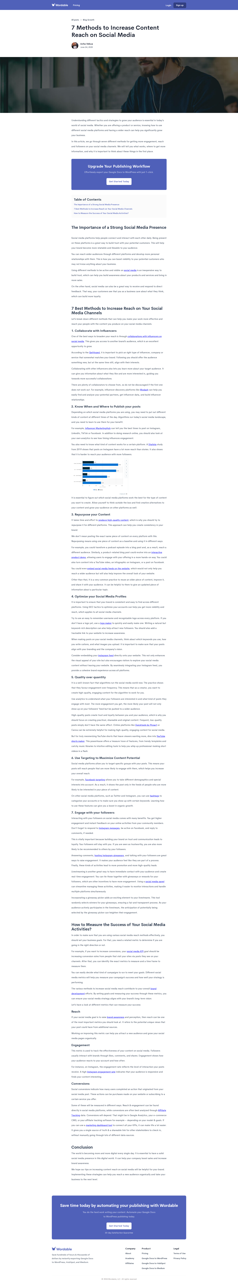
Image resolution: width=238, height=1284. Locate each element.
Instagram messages (109, 828)
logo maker (106, 623)
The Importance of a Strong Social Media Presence (96, 204)
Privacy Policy (179, 1258)
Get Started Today (119, 181)
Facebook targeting (95, 779)
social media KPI (135, 951)
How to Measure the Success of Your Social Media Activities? (101, 213)
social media (130, 270)
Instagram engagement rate (101, 1071)
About (128, 1253)
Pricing (76, 5)
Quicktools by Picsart (146, 725)
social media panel (154, 881)
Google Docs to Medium (153, 1268)
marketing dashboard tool (99, 1125)
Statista (152, 444)
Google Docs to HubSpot (153, 1263)
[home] (60, 5)
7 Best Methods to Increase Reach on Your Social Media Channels (103, 209)
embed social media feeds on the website (108, 568)
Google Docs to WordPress (154, 1258)
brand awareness (115, 1017)
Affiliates (129, 1263)
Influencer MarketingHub (98, 428)
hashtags (154, 795)
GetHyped (94, 352)
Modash (144, 389)
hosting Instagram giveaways (109, 855)
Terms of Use (179, 1253)
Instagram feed (106, 655)
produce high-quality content (113, 520)
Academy (129, 1258)
